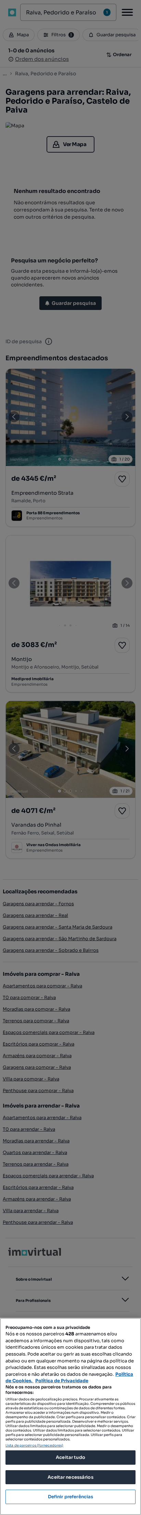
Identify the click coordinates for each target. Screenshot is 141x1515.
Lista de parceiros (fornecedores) (34, 1445)
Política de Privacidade (61, 1381)
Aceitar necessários (70, 1477)
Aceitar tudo (70, 1457)
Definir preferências (70, 1497)
